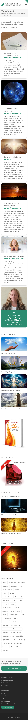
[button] (26, 4)
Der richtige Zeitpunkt (8, 372)
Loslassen (5, 622)
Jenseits (5, 611)
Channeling (13, 586)
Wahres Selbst (15, 647)
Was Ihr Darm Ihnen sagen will (10, 496)
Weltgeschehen (16, 58)
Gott (21, 600)
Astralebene (12, 582)
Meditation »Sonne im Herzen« (11, 533)
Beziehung (21, 582)
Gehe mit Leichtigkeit (8, 353)
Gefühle (11, 593)
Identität (16, 607)
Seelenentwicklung (8, 636)
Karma (12, 611)
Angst (4, 582)
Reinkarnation (17, 629)
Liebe (16, 618)
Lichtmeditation (7, 618)
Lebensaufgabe (13, 614)
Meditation (5, 625)
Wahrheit (5, 650)
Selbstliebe (19, 636)
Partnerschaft (6, 629)
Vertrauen (5, 647)
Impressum (9, 714)
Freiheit (4, 593)
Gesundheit (18, 597)
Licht (22, 614)
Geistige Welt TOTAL (9, 259)
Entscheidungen (7, 590)
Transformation (7, 643)
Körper (4, 614)
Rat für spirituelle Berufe (12, 157)
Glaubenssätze (6, 600)
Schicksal (5, 632)
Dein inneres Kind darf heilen (14, 256)
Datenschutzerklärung (17, 714)
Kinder (18, 611)
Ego (21, 586)
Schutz (13, 632)
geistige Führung (7, 597)
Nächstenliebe (15, 625)
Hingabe (12, 604)
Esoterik (17, 590)
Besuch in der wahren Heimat (10, 390)
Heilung (4, 604)
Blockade (5, 586)
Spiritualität (7, 58)
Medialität (14, 622)
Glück (15, 600)
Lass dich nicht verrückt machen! (11, 409)
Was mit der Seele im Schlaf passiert (13, 515)
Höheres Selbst (7, 607)
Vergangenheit (18, 643)
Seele (19, 632)
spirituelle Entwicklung (18, 639)
